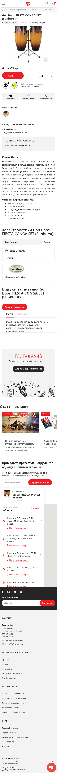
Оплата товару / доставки (13, 693)
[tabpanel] (28, 44)
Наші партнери (8, 742)
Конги (34, 9)
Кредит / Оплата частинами (13, 712)
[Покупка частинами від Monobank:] (5, 85)
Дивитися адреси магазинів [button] (28, 368)
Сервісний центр (9, 732)
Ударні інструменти (17, 9)
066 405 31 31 (7, 636)
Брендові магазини (10, 728)
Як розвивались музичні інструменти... (20, 442)
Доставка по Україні (10, 707)
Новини (5, 664)
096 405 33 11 (7, 634)
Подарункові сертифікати (13, 673)
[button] (47, 3)
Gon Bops (48, 9)
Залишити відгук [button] (14, 307)
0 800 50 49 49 (7, 628)
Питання (22, 313)
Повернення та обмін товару (14, 703)
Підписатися (47, 603)
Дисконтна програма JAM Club (15, 737)
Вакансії (5, 746)
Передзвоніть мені (40, 482)
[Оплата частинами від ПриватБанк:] (14, 85)
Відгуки (10, 313)
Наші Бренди (7, 669)
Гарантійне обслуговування (14, 698)
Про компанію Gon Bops (15, 277)
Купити (12, 75)
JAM (3, 10)
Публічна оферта (9, 678)
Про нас (5, 659)
